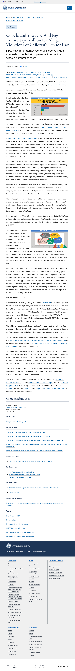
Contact (31, 655)
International (33, 596)
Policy (31, 560)
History (31, 633)
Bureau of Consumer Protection (40, 72)
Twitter (26, 389)
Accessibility (23, 663)
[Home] (15, 10)
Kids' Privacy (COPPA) (13, 516)
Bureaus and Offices (35, 641)
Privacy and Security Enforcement (17, 524)
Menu (69, 8)
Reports (31, 581)
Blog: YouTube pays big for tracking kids (21, 472)
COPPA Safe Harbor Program (15, 528)
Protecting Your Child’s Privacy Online (20, 477)
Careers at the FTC (35, 652)
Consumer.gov (54, 569)
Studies (31, 587)
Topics (10, 639)
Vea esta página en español (14, 20)
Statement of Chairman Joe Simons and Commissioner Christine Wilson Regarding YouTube (34, 440)
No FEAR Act (35, 665)
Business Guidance (55, 572)
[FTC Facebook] (52, 663)
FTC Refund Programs (15, 612)
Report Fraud (10, 551)
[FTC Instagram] (55, 667)
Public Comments (34, 584)
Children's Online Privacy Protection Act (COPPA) (24, 75)
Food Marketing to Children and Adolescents (20, 532)
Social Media (12, 654)
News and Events (18, 17)
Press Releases (38, 17)
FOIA (30, 663)
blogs (38, 389)
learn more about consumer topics (40, 383)
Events (10, 633)
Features (11, 636)
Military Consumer (55, 567)
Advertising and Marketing (16, 77)
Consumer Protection (19, 72)
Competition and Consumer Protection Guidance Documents (15, 597)
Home (8, 17)
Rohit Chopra (52, 343)
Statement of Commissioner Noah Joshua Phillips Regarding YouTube (28, 436)
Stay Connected (13, 645)
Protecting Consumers (13, 520)
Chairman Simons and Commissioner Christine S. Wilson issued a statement (38, 340)
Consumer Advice (55, 564)
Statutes (11, 584)
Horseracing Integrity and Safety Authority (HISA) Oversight (15, 590)
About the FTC (33, 627)
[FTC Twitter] (58, 666)
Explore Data (12, 651)
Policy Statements (34, 593)
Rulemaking (12, 581)
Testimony (32, 590)
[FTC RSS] (67, 667)
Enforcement (12, 560)
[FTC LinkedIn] (61, 667)
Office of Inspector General (42, 665)
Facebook (9, 389)
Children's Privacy (60, 77)
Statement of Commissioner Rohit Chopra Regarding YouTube (25, 432)
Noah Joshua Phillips (38, 343)
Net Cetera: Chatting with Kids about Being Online (24, 474)
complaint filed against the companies (23, 138)
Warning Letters (13, 601)
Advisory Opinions (34, 569)
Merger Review (13, 574)
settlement (47, 303)
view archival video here (56, 85)
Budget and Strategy (35, 644)
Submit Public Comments (23, 551)
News (28, 17)
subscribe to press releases (54, 389)
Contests (11, 642)
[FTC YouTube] (64, 667)
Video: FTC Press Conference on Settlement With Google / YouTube (30, 461)
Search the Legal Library (39, 551)
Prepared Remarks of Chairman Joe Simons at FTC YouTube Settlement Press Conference (34, 451)
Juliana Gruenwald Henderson (15, 407)
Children (31, 77)
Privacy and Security (43, 77)
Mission (31, 630)
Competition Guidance (56, 575)
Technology (48, 75)
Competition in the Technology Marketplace (20, 536)
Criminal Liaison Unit (14, 609)
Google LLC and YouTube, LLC (16, 422)
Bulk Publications (54, 578)
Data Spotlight (12, 648)
